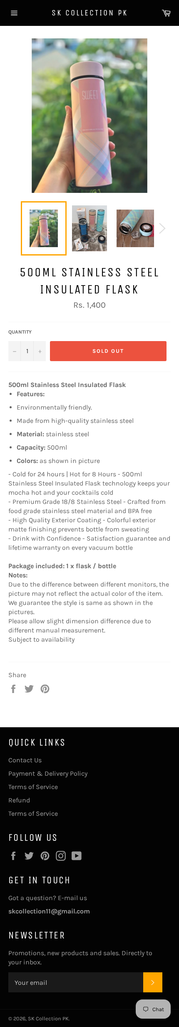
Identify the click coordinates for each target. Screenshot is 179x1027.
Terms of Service (33, 787)
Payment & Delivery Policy (47, 773)
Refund (19, 800)
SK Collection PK (90, 13)
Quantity (20, 332)
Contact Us (25, 760)
